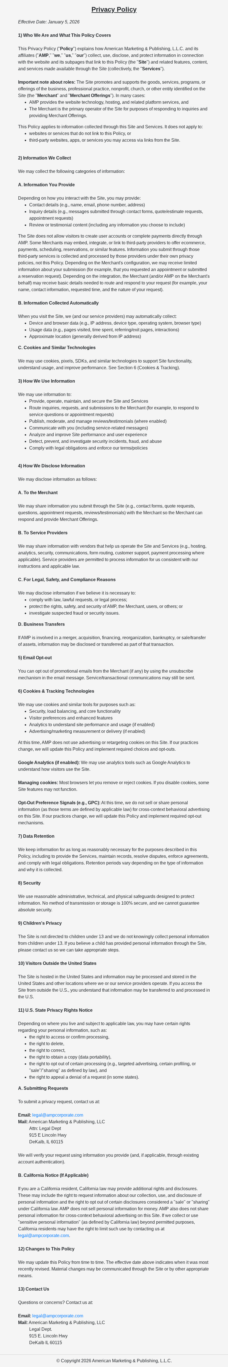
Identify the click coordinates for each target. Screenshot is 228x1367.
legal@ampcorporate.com (57, 1115)
